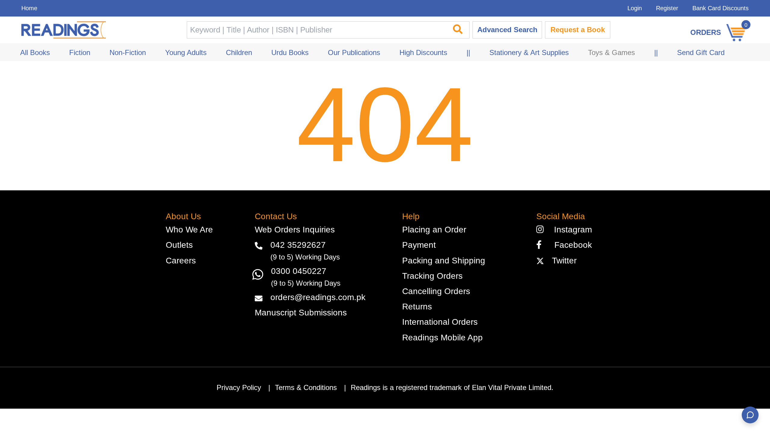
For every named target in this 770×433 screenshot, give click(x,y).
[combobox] (316, 30)
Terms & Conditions (306, 388)
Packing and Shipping (443, 260)
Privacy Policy (239, 388)
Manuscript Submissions (301, 312)
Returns (417, 306)
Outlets (179, 245)
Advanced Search (507, 30)
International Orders (440, 322)
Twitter (562, 260)
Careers (181, 260)
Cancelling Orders (436, 291)
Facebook (569, 245)
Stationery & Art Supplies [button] (529, 53)
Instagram (570, 229)
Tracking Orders (432, 276)
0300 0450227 (298, 271)
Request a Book (577, 30)
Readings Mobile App (442, 337)
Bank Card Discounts (720, 8)
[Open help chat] (750, 415)
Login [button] (634, 8)
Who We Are (189, 229)
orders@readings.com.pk (317, 297)
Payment (419, 245)
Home (29, 8)
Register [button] (667, 8)
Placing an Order (434, 229)
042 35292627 (298, 245)
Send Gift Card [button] (701, 53)
